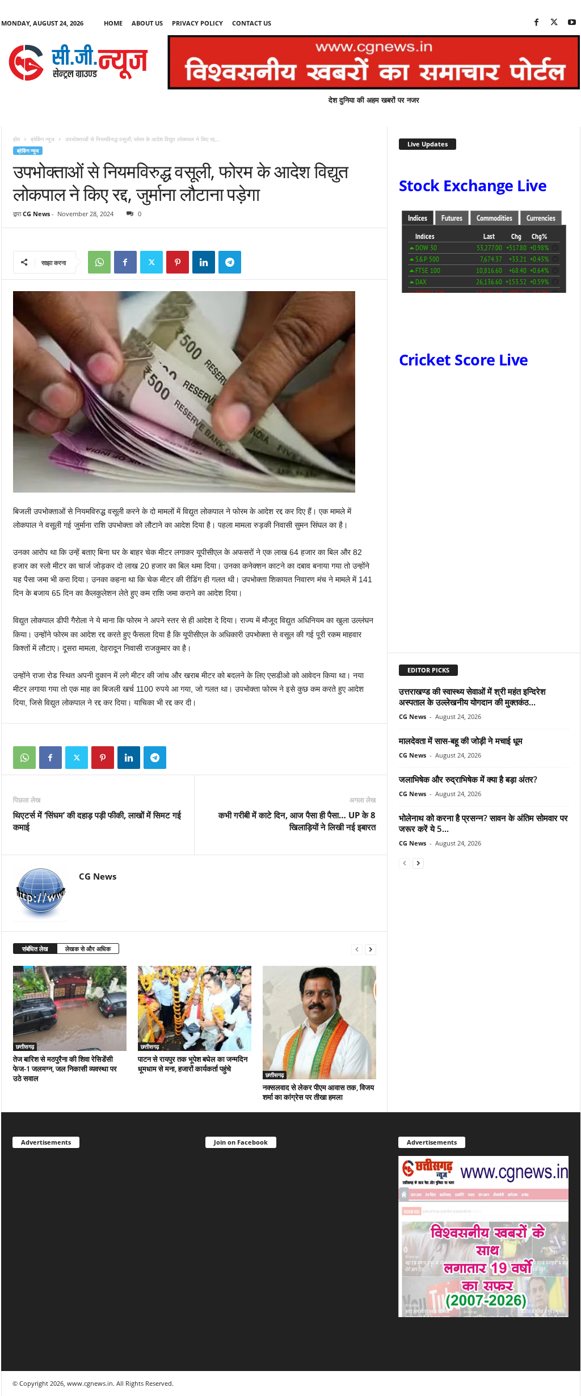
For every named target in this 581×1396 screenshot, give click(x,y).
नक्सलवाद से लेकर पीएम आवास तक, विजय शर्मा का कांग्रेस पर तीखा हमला (318, 1092)
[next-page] (370, 949)
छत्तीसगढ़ (25, 1046)
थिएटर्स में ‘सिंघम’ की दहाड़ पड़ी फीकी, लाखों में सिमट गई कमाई (97, 820)
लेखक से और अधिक (88, 948)
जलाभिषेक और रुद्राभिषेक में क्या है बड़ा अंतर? (468, 779)
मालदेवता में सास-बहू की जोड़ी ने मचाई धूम (461, 740)
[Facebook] (537, 23)
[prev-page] (357, 949)
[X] (554, 23)
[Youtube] (572, 23)
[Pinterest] (177, 262)
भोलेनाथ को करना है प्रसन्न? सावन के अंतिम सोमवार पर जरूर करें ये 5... (483, 823)
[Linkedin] (203, 262)
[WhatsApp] (99, 262)
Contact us (251, 23)
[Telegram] (229, 262)
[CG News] (78, 62)
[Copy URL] (256, 262)
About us (147, 23)
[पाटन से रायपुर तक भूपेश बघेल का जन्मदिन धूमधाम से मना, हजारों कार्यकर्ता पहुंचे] (194, 1008)
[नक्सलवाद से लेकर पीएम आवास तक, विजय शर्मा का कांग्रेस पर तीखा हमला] (319, 1022)
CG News (36, 213)
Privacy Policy (197, 23)
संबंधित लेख (35, 948)
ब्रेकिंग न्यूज (42, 139)
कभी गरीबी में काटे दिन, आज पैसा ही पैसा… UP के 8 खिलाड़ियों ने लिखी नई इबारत (297, 820)
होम (16, 139)
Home (113, 23)
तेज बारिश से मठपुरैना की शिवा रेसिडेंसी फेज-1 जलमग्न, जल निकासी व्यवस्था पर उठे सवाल (65, 1068)
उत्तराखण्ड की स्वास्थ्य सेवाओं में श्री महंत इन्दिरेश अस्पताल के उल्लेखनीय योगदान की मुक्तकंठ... (472, 697)
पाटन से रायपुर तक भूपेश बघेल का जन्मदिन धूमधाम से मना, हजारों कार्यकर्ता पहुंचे (192, 1064)
